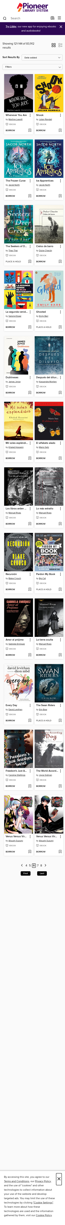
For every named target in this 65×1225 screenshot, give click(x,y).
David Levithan (15, 709)
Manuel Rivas (14, 513)
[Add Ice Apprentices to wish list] (60, 196)
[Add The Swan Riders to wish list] (60, 721)
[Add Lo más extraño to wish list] (60, 524)
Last (42, 873)
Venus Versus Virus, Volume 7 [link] (47, 836)
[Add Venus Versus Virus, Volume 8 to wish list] (30, 852)
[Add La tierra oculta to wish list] (60, 655)
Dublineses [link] (12, 377)
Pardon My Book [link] (45, 574)
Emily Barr (43, 316)
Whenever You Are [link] (16, 115)
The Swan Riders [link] (45, 705)
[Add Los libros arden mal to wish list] (30, 524)
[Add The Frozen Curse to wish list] (30, 196)
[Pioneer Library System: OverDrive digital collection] (32, 7)
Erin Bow (43, 709)
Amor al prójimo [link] (15, 639)
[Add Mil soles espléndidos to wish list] (30, 458)
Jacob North (14, 185)
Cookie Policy (44, 1215)
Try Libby (11, 26)
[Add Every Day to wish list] (30, 721)
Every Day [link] (11, 705)
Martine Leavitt (15, 119)
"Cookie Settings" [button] (43, 1202)
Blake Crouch (14, 578)
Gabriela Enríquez (16, 644)
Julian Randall (45, 119)
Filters (8, 67)
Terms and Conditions (16, 1181)
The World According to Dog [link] (47, 771)
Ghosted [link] (41, 312)
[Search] (4, 18)
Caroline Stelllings (16, 775)
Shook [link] (40, 115)
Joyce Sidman (45, 775)
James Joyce (14, 381)
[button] (54, 46)
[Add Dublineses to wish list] (30, 393)
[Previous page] (22, 866)
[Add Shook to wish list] (60, 130)
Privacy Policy (43, 1181)
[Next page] (45, 866)
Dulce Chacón (45, 250)
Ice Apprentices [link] (45, 180)
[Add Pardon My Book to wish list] (60, 589)
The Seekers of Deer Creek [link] (17, 246)
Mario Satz (44, 447)
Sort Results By (11, 57)
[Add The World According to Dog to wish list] (60, 786)
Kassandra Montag (47, 381)
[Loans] (53, 19)
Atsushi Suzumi (15, 840)
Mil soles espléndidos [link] (17, 443)
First (25, 873)
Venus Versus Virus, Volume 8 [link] (17, 836)
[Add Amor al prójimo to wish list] (30, 655)
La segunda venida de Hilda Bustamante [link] (17, 312)
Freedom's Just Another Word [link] (17, 771)
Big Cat (42, 578)
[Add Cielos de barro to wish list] (60, 262)
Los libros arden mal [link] (17, 508)
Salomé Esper (14, 316)
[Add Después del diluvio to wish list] (60, 393)
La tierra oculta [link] (44, 639)
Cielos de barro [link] (44, 246)
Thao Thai (13, 250)
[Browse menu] (59, 18)
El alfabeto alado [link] (45, 443)
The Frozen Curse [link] (16, 180)
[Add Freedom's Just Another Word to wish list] (30, 786)
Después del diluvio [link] (47, 377)
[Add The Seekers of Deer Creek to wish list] (30, 262)
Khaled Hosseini (16, 447)
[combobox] (26, 18)
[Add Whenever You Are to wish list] (30, 130)
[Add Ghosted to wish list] (60, 327)
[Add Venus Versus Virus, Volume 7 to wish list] (60, 852)
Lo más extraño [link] (44, 508)
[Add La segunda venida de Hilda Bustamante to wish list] (30, 327)
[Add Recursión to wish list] (30, 589)
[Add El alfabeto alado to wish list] (60, 458)
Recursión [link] (11, 574)
